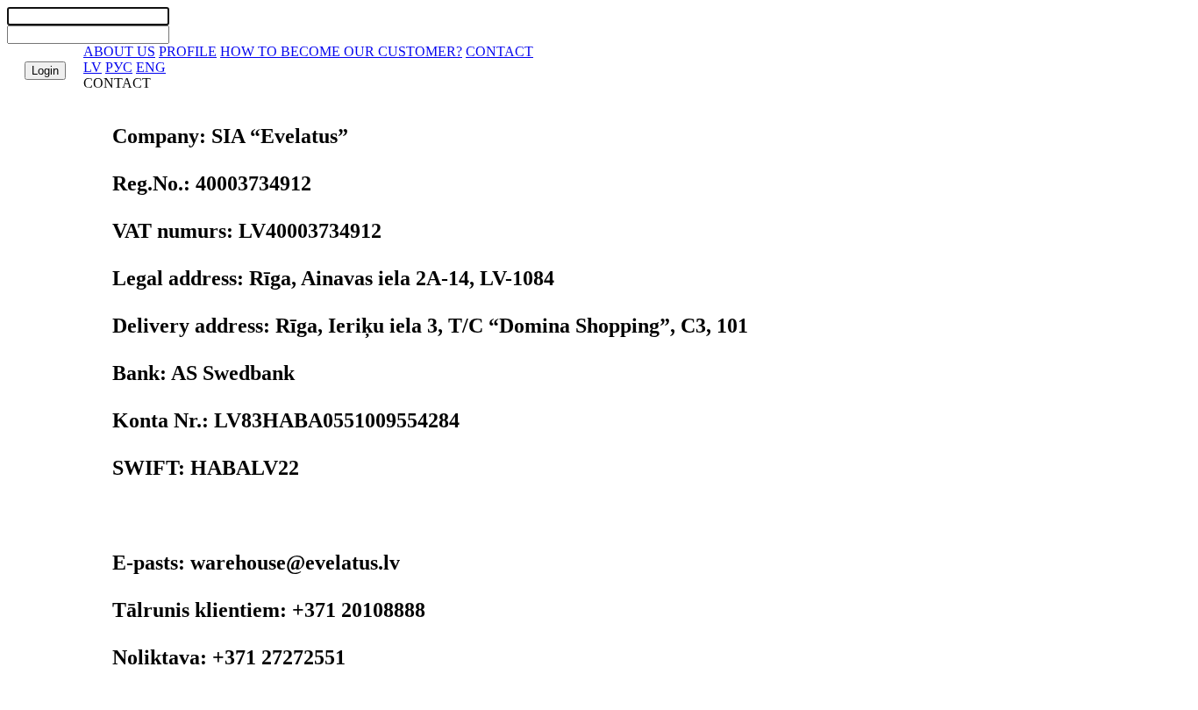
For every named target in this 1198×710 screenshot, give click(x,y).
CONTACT (499, 51)
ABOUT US (119, 51)
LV (92, 67)
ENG (151, 67)
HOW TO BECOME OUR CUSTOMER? (341, 51)
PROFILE (188, 51)
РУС (118, 67)
